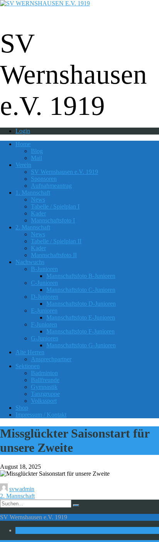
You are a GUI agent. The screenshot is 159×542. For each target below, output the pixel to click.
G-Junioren (44, 338)
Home (22, 144)
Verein (23, 165)
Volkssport (44, 400)
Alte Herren (29, 352)
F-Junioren (44, 324)
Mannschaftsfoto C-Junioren (80, 289)
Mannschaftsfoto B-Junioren (80, 276)
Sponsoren (44, 178)
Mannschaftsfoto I (53, 220)
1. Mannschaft (32, 192)
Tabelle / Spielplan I (55, 206)
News (38, 199)
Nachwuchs (29, 262)
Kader (38, 213)
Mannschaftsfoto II (54, 255)
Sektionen (27, 366)
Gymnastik (44, 387)
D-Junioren (44, 296)
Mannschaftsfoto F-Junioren (80, 331)
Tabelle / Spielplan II (56, 241)
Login (22, 131)
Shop (21, 407)
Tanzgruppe (45, 394)
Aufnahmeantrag (51, 185)
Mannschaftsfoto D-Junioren (81, 303)
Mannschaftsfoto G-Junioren (81, 345)
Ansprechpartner (51, 359)
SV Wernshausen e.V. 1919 (64, 171)
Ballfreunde (45, 380)
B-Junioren (44, 269)
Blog (37, 151)
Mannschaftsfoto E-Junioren (80, 317)
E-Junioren (44, 310)
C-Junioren (44, 282)
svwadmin (21, 489)
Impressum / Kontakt (40, 414)
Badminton (44, 373)
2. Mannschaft (32, 227)
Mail (36, 158)
